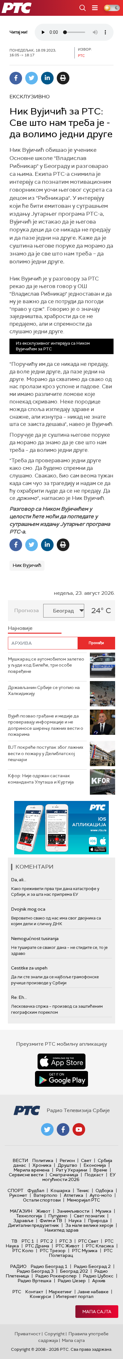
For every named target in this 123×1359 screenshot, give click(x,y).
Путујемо (57, 1216)
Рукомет (18, 1195)
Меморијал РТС (83, 1200)
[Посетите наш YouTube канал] (79, 1129)
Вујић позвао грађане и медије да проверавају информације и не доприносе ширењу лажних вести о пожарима (45, 725)
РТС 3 (65, 1241)
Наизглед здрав (61, 1230)
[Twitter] (31, 78)
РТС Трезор (53, 1250)
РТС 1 (27, 1241)
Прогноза (26, 610)
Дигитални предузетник (33, 1225)
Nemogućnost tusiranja (35, 938)
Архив (98, 1280)
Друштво (67, 1165)
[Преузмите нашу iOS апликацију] (61, 1061)
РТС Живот (67, 1246)
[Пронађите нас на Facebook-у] (63, 1129)
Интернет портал (74, 1296)
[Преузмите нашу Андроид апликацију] (61, 1079)
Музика (103, 1211)
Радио (18, 1266)
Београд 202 (74, 1271)
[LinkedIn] (47, 78)
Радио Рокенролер (56, 1276)
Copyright (54, 1334)
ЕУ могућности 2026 (79, 1177)
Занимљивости (73, 1211)
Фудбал (35, 1190)
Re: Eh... (19, 997)
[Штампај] (63, 78)
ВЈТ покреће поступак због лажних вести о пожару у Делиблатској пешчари (45, 753)
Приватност (28, 1334)
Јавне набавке (92, 1291)
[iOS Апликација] (61, 827)
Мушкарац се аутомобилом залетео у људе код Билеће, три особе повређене (46, 665)
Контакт (34, 1291)
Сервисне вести (26, 1175)
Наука (75, 1220)
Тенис (83, 1190)
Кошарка (60, 1190)
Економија (95, 1165)
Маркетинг (60, 1291)
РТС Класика (100, 1246)
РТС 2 (46, 1241)
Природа (98, 1220)
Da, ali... (18, 879)
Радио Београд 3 (35, 1271)
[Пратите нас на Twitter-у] (47, 1129)
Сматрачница (64, 1175)
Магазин (21, 1211)
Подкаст (94, 1175)
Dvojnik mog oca (28, 909)
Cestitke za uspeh (29, 968)
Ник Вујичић (27, 565)
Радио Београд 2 (92, 1266)
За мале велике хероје (89, 1225)
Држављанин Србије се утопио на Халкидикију (44, 691)
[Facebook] (15, 78)
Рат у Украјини (71, 1170)
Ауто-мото (101, 1195)
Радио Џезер (72, 1280)
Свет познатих (89, 1216)
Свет (86, 1160)
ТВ (14, 1241)
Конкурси (40, 1296)
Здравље (23, 1220)
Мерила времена (32, 1170)
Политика (42, 1160)
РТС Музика (84, 1250)
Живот (43, 1211)
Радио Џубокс (98, 1276)
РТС (16, 1291)
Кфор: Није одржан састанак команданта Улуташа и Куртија (41, 779)
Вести (20, 1160)
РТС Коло (22, 1250)
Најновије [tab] (20, 628)
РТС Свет (88, 1241)
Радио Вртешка (34, 1280)
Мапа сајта (96, 1311)
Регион (67, 1160)
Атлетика (73, 1195)
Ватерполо (45, 1195)
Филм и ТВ (51, 1220)
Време (100, 1170)
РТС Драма (37, 1246)
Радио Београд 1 (49, 1266)
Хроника (41, 1165)
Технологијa (29, 1216)
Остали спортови (42, 1200)
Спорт (15, 1190)
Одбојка (104, 1190)
